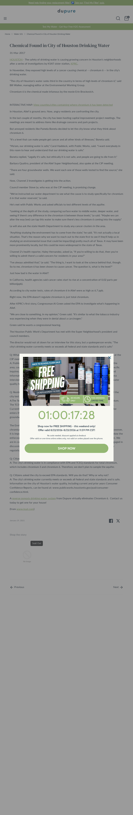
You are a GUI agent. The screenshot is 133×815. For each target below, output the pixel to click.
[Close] (110, 357)
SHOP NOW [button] (66, 448)
